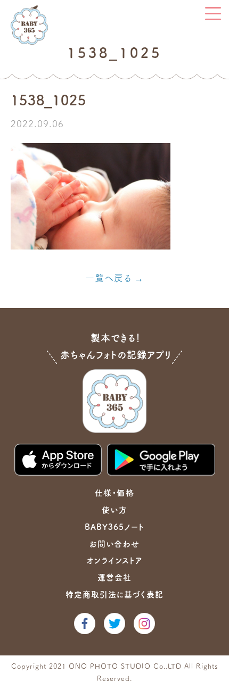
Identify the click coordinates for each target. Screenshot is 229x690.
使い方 (114, 510)
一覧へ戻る (108, 277)
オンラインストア (114, 560)
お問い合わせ (114, 544)
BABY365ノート (114, 527)
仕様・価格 (114, 493)
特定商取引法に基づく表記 (114, 594)
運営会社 (114, 577)
